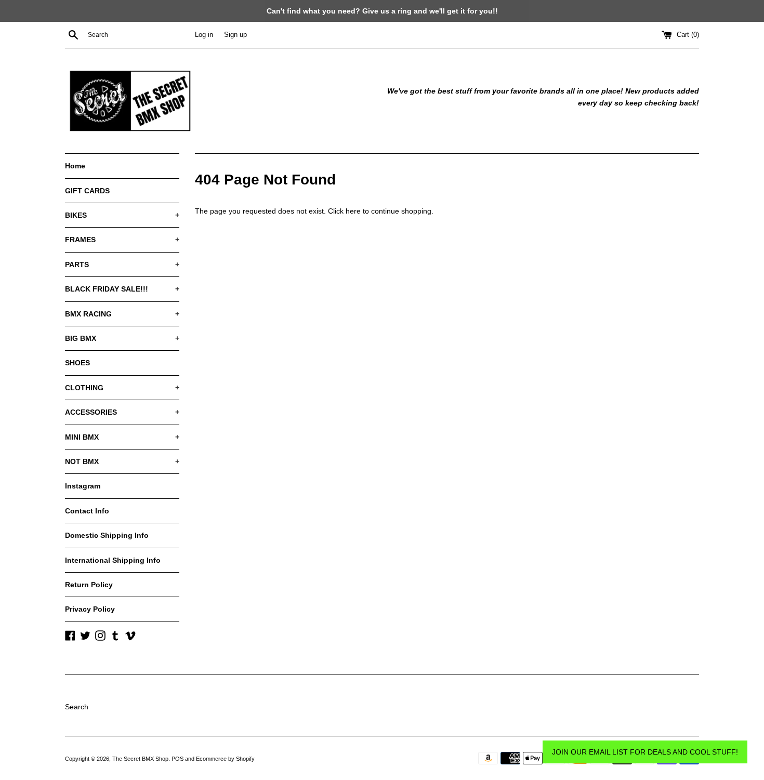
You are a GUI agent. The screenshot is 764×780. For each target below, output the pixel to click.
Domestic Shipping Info (107, 535)
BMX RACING (122, 314)
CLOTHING (122, 388)
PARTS (122, 264)
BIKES (122, 215)
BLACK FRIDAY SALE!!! (122, 289)
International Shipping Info (113, 560)
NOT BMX (122, 461)
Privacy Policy (90, 609)
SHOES (77, 363)
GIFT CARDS (87, 191)
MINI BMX (122, 437)
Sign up (235, 34)
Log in (204, 34)
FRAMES (122, 239)
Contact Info (87, 511)
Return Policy (89, 584)
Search (76, 707)
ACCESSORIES (122, 412)
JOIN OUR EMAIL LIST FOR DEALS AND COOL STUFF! (645, 752)
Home (75, 166)
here (353, 211)
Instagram (82, 486)
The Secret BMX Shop (140, 759)
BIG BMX (122, 338)
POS (177, 759)
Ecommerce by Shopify (225, 759)
